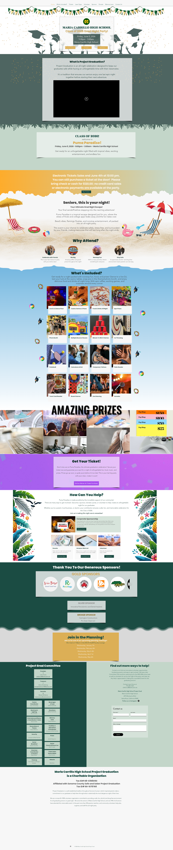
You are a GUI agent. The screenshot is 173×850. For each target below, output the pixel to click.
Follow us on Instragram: (129, 701)
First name (115, 712)
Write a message (116, 724)
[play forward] (130, 584)
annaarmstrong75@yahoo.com (43, 686)
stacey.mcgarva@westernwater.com (43, 697)
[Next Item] (170, 432)
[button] (50, 584)
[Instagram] (138, 701)
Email (114, 718)
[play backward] (42, 584)
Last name (133, 712)
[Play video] (86, 99)
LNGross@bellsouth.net (43, 676)
